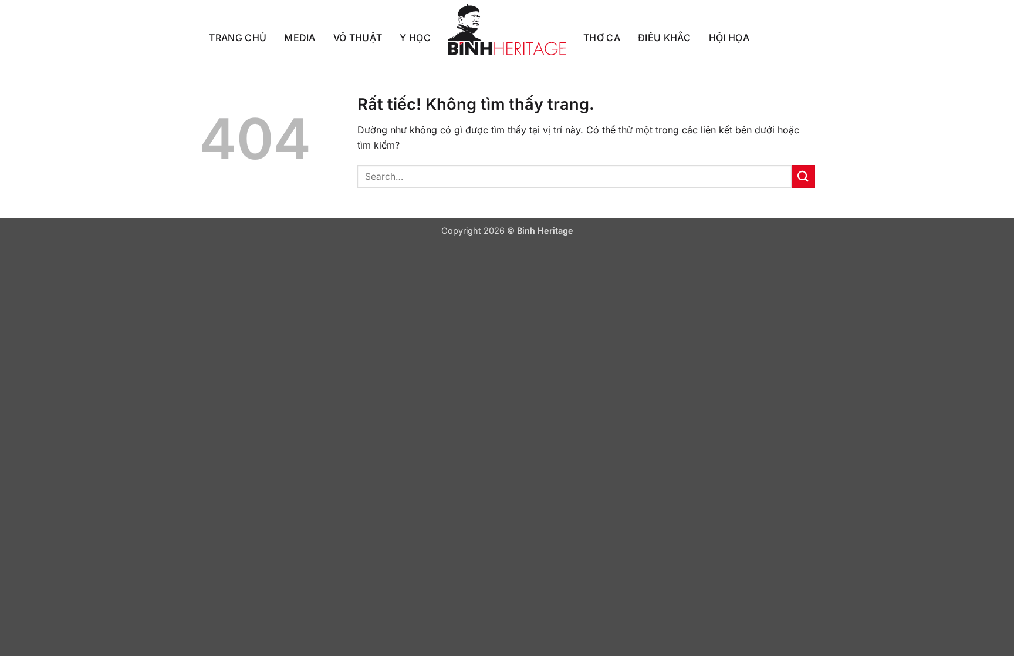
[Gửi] (803, 176)
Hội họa (729, 37)
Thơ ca (601, 37)
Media (300, 37)
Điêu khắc (664, 37)
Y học (415, 37)
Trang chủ (237, 37)
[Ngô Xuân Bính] (507, 30)
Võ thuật (358, 37)
